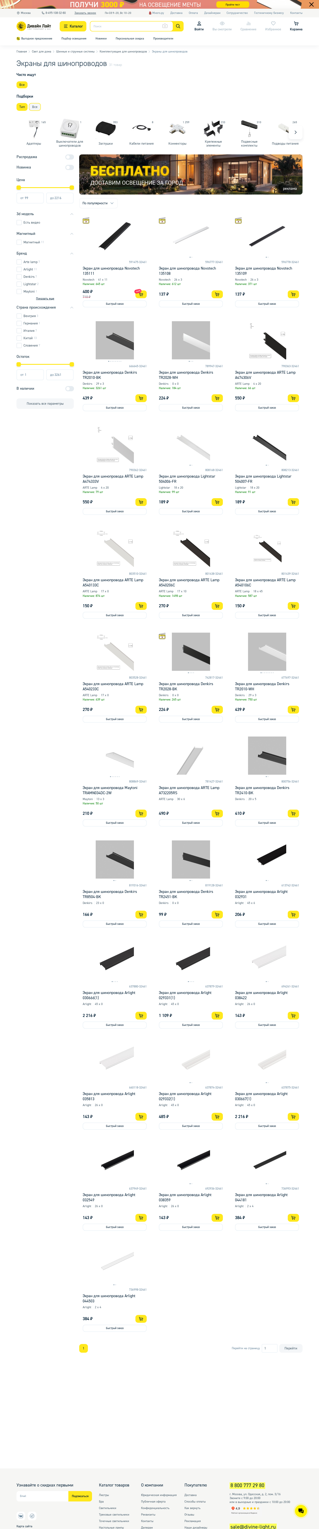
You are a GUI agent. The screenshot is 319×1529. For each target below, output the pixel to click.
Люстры (104, 1495)
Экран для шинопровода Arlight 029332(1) (185, 1096)
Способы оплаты (195, 1502)
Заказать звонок (85, 13)
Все (22, 85)
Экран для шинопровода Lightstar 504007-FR (263, 479)
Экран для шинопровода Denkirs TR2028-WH (186, 375)
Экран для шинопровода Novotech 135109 (263, 271)
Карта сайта (24, 1526)
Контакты (147, 1521)
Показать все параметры (45, 403)
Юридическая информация (159, 1495)
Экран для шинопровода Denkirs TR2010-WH (262, 686)
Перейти (290, 1348)
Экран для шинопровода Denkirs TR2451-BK (186, 894)
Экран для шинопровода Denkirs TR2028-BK (186, 686)
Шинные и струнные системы (75, 52)
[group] (191, 174)
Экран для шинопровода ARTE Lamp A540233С (113, 686)
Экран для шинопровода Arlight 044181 (261, 1197)
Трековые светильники (114, 1515)
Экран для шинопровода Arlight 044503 (109, 1298)
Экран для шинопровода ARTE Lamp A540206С (189, 583)
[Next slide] (296, 132)
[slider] (18, 187)
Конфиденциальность (155, 1508)
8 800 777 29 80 (247, 1485)
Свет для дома (41, 52)
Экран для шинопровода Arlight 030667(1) (261, 1096)
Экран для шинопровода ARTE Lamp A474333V (113, 479)
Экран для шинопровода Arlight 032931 (261, 894)
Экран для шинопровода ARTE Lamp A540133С (113, 583)
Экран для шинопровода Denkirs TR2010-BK (110, 375)
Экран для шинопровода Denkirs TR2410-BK (262, 790)
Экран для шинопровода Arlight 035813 (109, 1096)
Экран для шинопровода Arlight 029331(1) (185, 995)
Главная (21, 52)
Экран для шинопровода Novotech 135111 (111, 271)
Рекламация (192, 1521)
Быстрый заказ (115, 304)
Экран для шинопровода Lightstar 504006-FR (187, 479)
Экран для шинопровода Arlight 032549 (109, 1197)
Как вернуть (192, 1508)
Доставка (190, 1495)
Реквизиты (148, 1515)
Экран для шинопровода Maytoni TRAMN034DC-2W (110, 790)
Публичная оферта (153, 1502)
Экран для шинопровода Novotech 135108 (187, 271)
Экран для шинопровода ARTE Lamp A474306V (265, 375)
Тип (22, 107)
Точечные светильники (114, 1521)
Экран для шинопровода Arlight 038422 (261, 995)
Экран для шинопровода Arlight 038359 (185, 1197)
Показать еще (45, 298)
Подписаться (80, 1496)
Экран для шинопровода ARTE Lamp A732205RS (189, 790)
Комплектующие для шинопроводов (123, 52)
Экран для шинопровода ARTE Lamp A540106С (265, 583)
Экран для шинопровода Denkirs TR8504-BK (110, 894)
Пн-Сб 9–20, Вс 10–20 (118, 13)
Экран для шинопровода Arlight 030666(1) (109, 995)
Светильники (107, 1508)
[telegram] (32, 1516)
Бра (101, 1502)
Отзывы (189, 1515)
